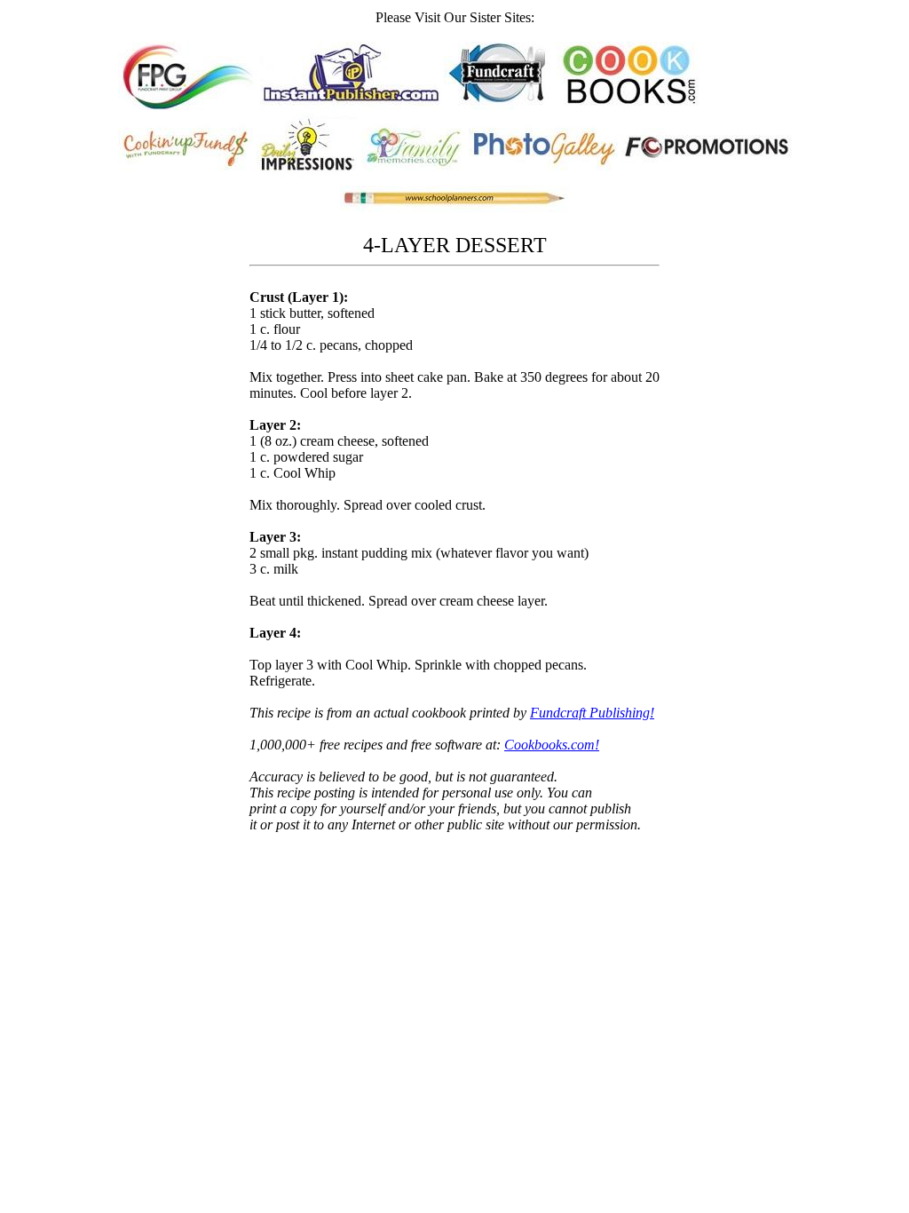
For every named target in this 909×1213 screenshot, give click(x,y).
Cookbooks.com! (551, 744)
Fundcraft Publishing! (592, 712)
